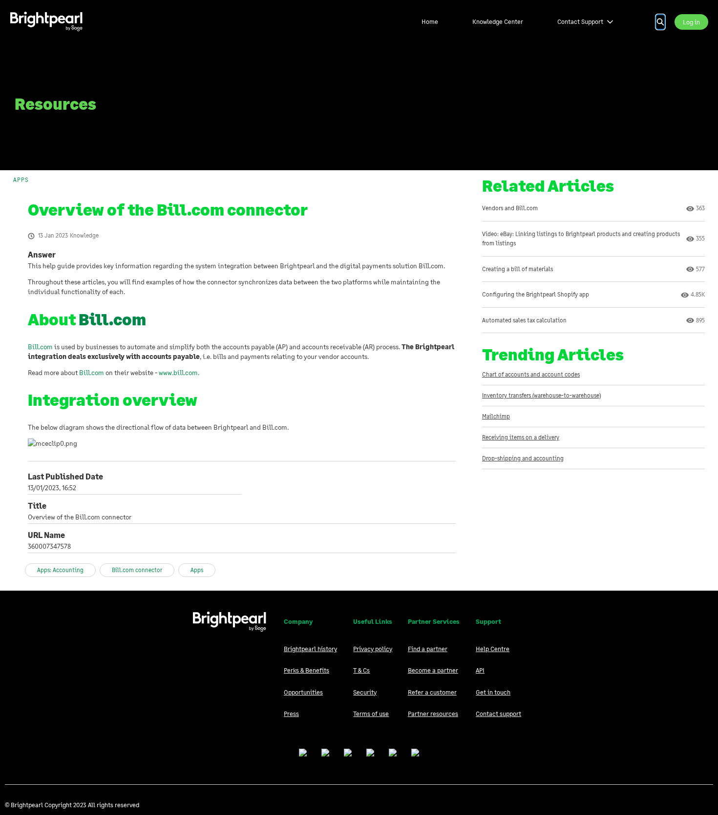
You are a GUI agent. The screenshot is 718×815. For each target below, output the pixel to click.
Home (430, 21)
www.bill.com (178, 372)
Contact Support (580, 21)
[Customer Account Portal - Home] (46, 22)
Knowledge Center (497, 21)
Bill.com (112, 319)
